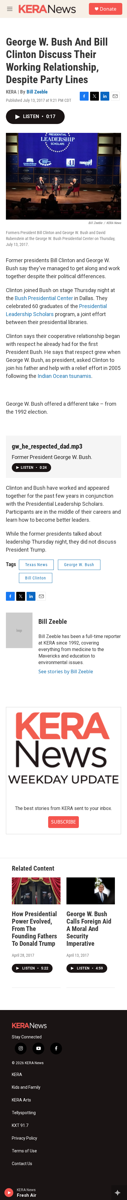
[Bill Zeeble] (19, 630)
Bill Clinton (35, 578)
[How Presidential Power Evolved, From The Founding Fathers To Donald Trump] (36, 891)
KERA (17, 1074)
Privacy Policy (24, 1138)
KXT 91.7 (20, 1125)
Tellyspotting (24, 1113)
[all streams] (119, 1192)
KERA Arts (21, 1100)
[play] (9, 1193)
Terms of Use (24, 1151)
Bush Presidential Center (44, 298)
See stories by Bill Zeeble (65, 671)
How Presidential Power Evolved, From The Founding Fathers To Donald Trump (34, 928)
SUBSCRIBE (63, 822)
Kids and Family (26, 1087)
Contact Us (22, 1164)
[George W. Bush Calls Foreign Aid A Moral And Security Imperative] (90, 891)
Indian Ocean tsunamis (64, 376)
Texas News (36, 564)
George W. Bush (79, 564)
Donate (108, 9)
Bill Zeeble (37, 92)
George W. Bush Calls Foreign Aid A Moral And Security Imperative (88, 928)
